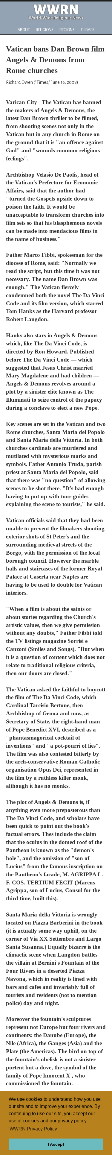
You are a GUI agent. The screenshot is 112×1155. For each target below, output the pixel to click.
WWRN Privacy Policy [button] (33, 1128)
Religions (44, 30)
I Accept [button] (56, 1144)
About (24, 30)
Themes (87, 30)
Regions (67, 30)
